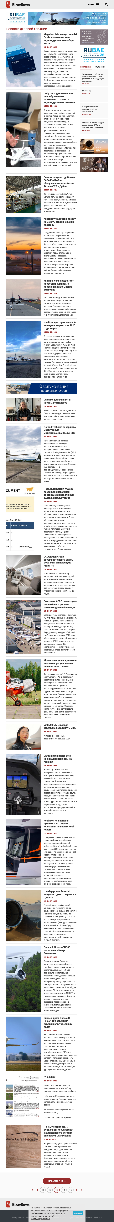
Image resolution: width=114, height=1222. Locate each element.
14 (63, 1190)
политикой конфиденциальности (42, 1217)
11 (42, 1190)
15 (70, 1190)
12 (49, 1190)
